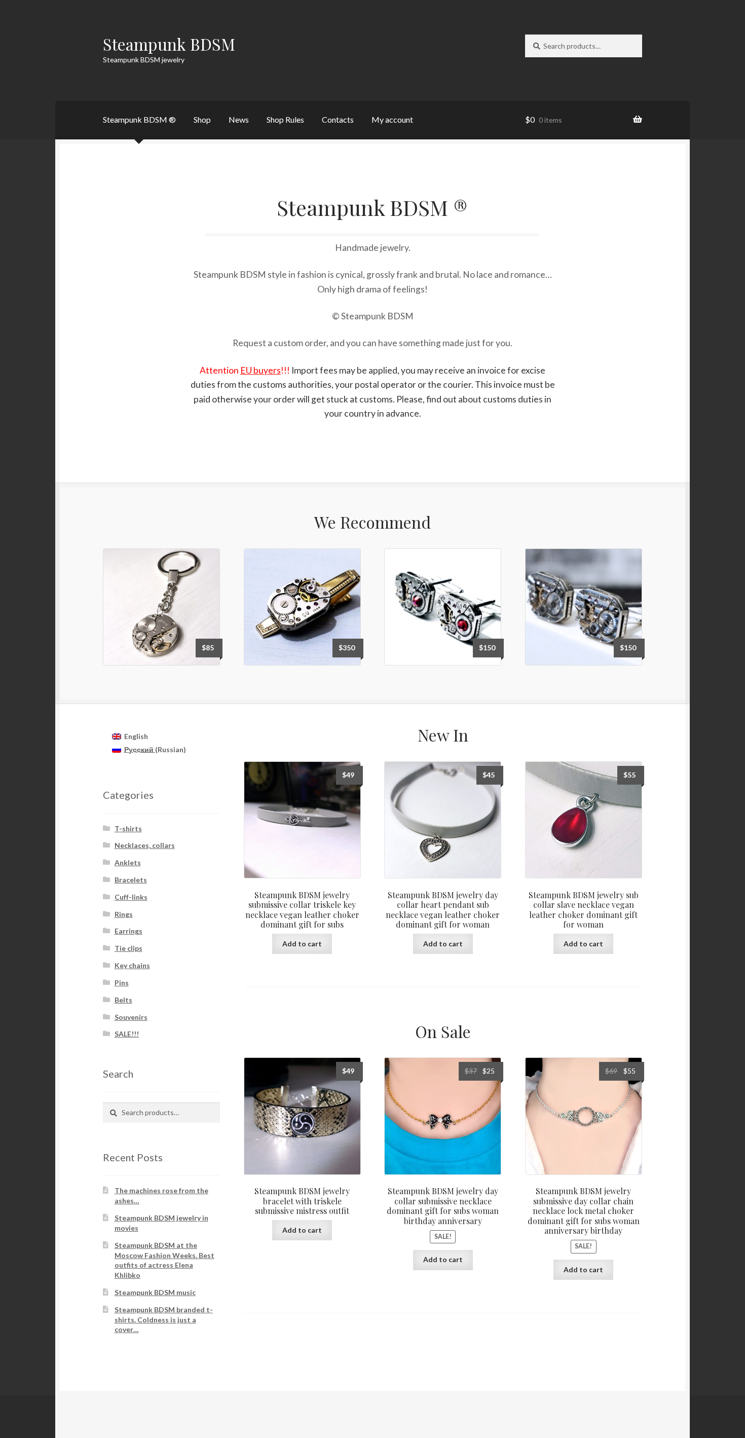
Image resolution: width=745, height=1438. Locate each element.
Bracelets (131, 879)
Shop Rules (285, 119)
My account (392, 119)
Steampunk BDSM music (155, 1292)
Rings (124, 914)
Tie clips (128, 948)
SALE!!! (127, 1033)
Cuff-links (131, 897)
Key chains (132, 965)
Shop (202, 119)
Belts (123, 999)
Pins (122, 982)
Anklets (128, 862)
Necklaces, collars (145, 845)
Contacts (338, 119)
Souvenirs (131, 1017)
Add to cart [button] (302, 943)
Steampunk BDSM (169, 44)
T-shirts (128, 828)
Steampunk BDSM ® (139, 119)
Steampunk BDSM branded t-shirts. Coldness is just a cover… (164, 1319)
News (239, 119)
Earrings (128, 931)
